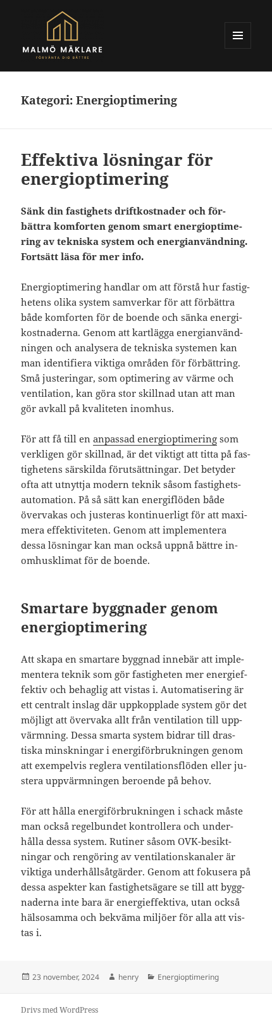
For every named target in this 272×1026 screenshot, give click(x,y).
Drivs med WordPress (59, 1009)
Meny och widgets (238, 48)
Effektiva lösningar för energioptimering (117, 169)
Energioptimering (188, 977)
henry (128, 977)
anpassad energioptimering (155, 438)
